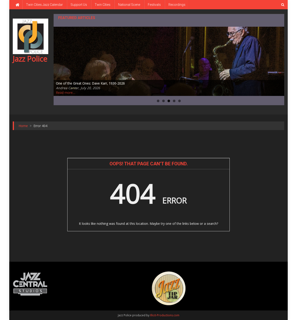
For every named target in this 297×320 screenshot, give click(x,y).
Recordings (176, 5)
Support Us (79, 5)
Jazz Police (30, 59)
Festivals (154, 5)
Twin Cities (102, 5)
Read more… (65, 92)
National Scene (129, 5)
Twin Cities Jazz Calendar (44, 5)
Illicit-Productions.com (164, 315)
